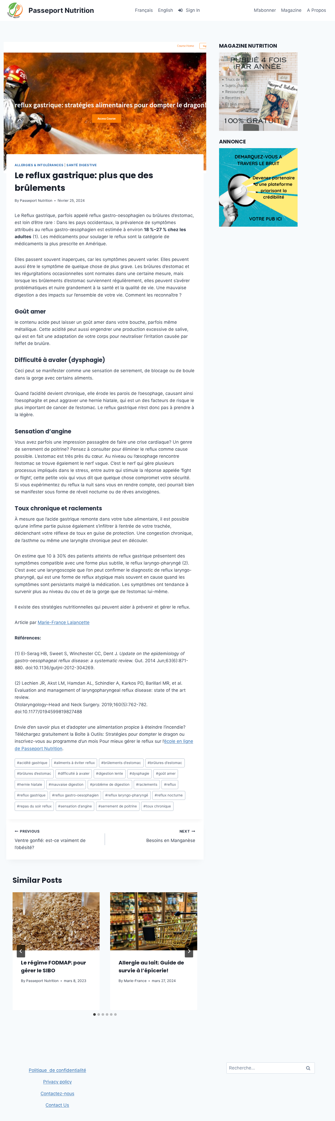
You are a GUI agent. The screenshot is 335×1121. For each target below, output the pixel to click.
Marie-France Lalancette (64, 622)
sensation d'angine (75, 806)
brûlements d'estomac (121, 763)
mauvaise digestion (66, 784)
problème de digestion (110, 784)
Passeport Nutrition (36, 200)
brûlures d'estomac (165, 763)
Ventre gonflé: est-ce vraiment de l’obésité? (50, 839)
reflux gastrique (31, 795)
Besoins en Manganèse (170, 836)
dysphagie (139, 773)
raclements (146, 784)
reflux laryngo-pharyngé (126, 795)
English (165, 10)
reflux (170, 784)
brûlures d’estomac (34, 773)
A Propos (316, 10)
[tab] (94, 1014)
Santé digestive (81, 165)
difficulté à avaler (74, 773)
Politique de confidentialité (57, 1070)
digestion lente (109, 773)
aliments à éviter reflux (74, 763)
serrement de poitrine (117, 806)
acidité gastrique (32, 763)
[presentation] (56, 921)
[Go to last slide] (21, 951)
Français (144, 10)
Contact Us (57, 1105)
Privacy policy (57, 1081)
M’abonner (265, 10)
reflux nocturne (169, 795)
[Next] (189, 951)
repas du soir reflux (34, 806)
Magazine (291, 10)
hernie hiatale (29, 784)
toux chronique (157, 806)
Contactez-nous (57, 1093)
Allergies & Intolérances (39, 165)
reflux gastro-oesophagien (75, 795)
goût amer (166, 773)
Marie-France (135, 981)
